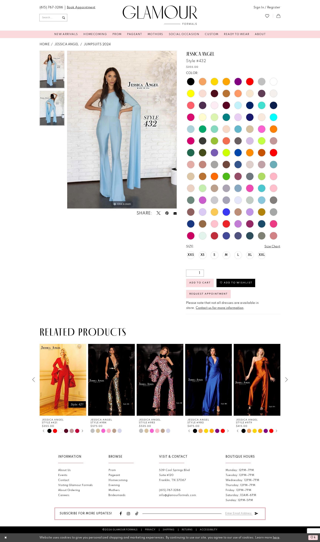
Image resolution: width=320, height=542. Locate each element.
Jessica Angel (66, 44)
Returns (187, 530)
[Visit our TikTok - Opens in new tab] (137, 513)
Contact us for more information (219, 308)
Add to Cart (200, 283)
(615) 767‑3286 (170, 490)
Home (44, 44)
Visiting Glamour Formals (75, 485)
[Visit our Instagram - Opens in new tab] (128, 514)
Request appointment (208, 294)
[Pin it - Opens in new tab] (167, 213)
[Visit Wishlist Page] (267, 16)
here (276, 537)
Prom (112, 470)
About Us (64, 470)
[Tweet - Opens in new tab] (158, 213)
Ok (313, 537)
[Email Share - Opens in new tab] (175, 213)
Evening (114, 485)
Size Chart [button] (272, 246)
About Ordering (69, 490)
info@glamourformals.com (177, 495)
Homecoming (118, 480)
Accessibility (208, 530)
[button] (267, 7)
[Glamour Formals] (160, 15)
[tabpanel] (52, 71)
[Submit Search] (63, 17)
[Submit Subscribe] (256, 512)
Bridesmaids (117, 495)
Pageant (114, 475)
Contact (63, 480)
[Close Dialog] (5, 537)
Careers (63, 495)
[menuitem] (51, 7)
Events (62, 475)
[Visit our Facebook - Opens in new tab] (120, 514)
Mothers (114, 490)
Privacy (150, 530)
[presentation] (63, 380)
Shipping (168, 530)
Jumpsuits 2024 (97, 44)
